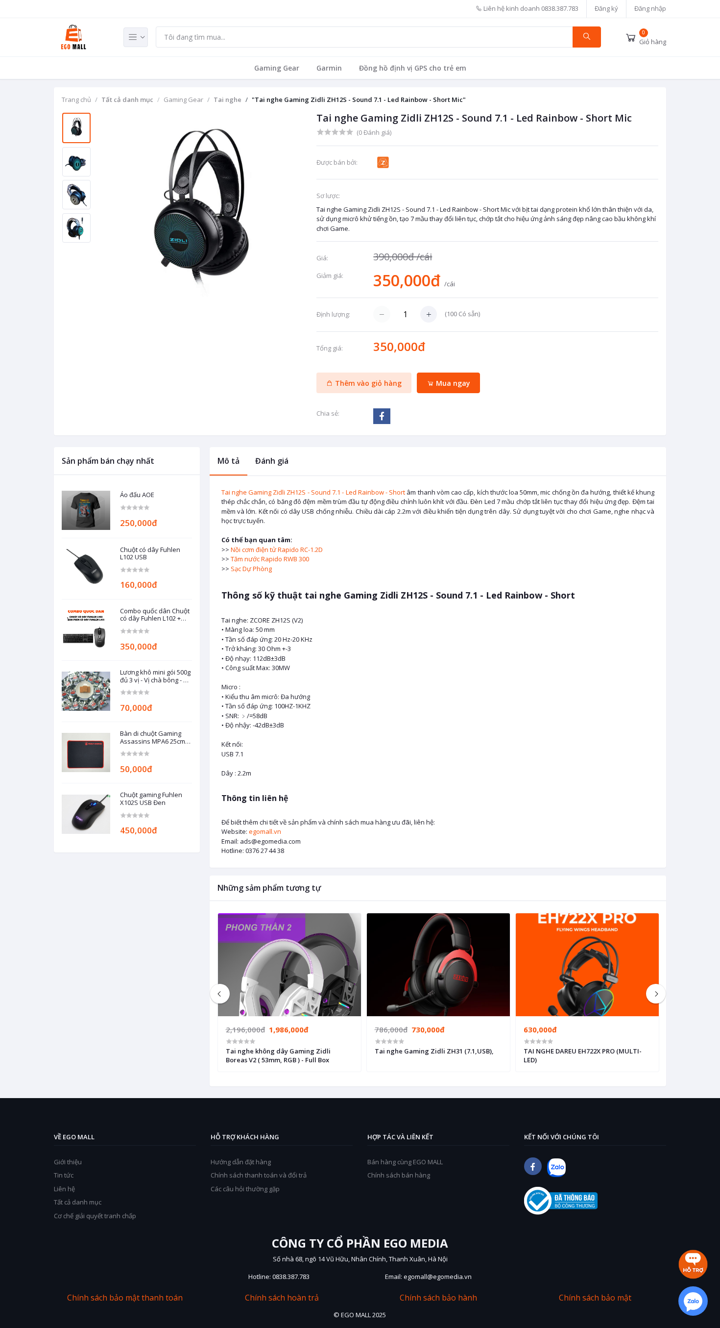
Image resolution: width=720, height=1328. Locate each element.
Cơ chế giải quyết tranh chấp (95, 1215)
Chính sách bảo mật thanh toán (125, 1298)
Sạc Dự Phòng (251, 568)
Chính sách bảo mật (595, 1298)
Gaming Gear (276, 68)
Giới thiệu (68, 1161)
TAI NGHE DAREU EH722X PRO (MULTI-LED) (583, 1055)
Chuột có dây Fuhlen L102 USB (150, 553)
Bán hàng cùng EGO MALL (405, 1161)
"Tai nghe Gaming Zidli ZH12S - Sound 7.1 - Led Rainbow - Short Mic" (359, 99)
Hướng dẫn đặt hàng (241, 1161)
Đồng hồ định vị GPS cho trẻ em (412, 68)
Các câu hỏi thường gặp (245, 1188)
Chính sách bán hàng (398, 1175)
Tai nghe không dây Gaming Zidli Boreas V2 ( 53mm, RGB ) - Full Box (278, 1055)
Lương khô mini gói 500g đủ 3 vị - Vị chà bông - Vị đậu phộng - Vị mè (155, 676)
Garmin (329, 68)
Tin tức (63, 1175)
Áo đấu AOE (137, 495)
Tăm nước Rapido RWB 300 (270, 558)
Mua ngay (452, 383)
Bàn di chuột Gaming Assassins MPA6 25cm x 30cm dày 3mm (155, 737)
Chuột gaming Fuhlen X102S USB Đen (151, 798)
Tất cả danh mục (127, 99)
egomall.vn (265, 831)
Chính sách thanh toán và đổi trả (259, 1175)
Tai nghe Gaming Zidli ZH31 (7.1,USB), (434, 1051)
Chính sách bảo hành (438, 1298)
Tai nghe (227, 99)
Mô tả (228, 460)
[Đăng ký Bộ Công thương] (561, 1201)
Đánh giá (271, 460)
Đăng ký (606, 8)
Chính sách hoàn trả (282, 1298)
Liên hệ (64, 1188)
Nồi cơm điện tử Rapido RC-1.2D (277, 549)
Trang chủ (76, 99)
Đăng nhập (650, 8)
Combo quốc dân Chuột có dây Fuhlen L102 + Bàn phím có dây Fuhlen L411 (155, 615)
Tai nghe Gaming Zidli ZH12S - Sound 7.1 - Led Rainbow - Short (313, 492)
